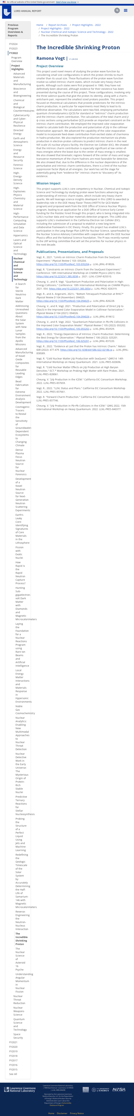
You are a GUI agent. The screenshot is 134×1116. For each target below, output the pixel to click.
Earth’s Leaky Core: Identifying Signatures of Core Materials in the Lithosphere (22, 528)
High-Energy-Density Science (17, 178)
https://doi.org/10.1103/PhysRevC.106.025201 (62, 341)
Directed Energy (18, 132)
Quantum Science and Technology (20, 1024)
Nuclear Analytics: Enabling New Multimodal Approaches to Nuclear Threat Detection (22, 733)
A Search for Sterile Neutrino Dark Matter (21, 292)
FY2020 (13, 1046)
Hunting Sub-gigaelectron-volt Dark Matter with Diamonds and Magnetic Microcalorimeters (22, 603)
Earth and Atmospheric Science (20, 142)
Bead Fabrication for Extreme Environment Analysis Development (22, 392)
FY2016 (13, 1065)
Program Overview (16, 59)
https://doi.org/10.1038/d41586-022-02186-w (86, 349)
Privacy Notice (77, 1113)
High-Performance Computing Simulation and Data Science (20, 222)
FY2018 (13, 1055)
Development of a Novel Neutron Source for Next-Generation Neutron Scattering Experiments (22, 494)
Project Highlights (17, 67)
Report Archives (58, 25)
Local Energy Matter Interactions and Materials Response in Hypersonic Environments (22, 686)
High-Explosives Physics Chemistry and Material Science (19, 198)
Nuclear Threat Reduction (19, 999)
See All (13, 1074)
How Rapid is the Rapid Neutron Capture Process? (20, 573)
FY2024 (13, 44)
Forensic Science (18, 166)
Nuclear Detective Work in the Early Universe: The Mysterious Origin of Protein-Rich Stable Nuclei (22, 773)
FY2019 (13, 1051)
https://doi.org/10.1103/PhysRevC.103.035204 (62, 264)
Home (39, 25)
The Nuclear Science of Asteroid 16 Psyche (20, 959)
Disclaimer (62, 1113)
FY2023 (13, 48)
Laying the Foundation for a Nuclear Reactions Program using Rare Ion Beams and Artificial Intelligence (22, 644)
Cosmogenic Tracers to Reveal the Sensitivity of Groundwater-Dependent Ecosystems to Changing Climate (22, 426)
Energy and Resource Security (18, 155)
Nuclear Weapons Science (18, 1011)
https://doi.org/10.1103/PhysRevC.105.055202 (62, 328)
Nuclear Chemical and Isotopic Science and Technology (20, 269)
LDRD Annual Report (27, 11)
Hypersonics (20, 235)
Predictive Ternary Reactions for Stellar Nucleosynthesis (22, 805)
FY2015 (13, 1069)
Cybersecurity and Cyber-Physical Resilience (20, 120)
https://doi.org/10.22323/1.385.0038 (57, 276)
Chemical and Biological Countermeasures (20, 105)
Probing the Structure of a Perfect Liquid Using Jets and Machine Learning (21, 834)
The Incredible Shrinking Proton (22, 939)
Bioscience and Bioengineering (20, 92)
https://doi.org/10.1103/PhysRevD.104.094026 (62, 316)
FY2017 (13, 1060)
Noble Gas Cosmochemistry (22, 710)
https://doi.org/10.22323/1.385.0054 (70, 288)
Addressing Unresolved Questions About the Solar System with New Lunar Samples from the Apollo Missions (22, 325)
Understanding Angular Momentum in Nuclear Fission (22, 982)
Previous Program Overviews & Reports (15, 30)
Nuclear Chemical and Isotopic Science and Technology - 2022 (77, 32)
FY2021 (13, 1042)
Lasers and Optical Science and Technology (20, 247)
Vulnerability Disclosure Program (60, 1104)
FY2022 (13, 53)
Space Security (18, 1036)
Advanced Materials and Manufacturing (20, 79)
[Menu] (125, 11)
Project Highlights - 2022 (86, 25)
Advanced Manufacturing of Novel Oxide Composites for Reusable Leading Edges (22, 362)
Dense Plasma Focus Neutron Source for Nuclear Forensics (21, 462)
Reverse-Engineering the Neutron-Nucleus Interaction (22, 920)
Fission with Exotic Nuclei (20, 552)
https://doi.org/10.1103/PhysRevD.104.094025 (62, 300)
